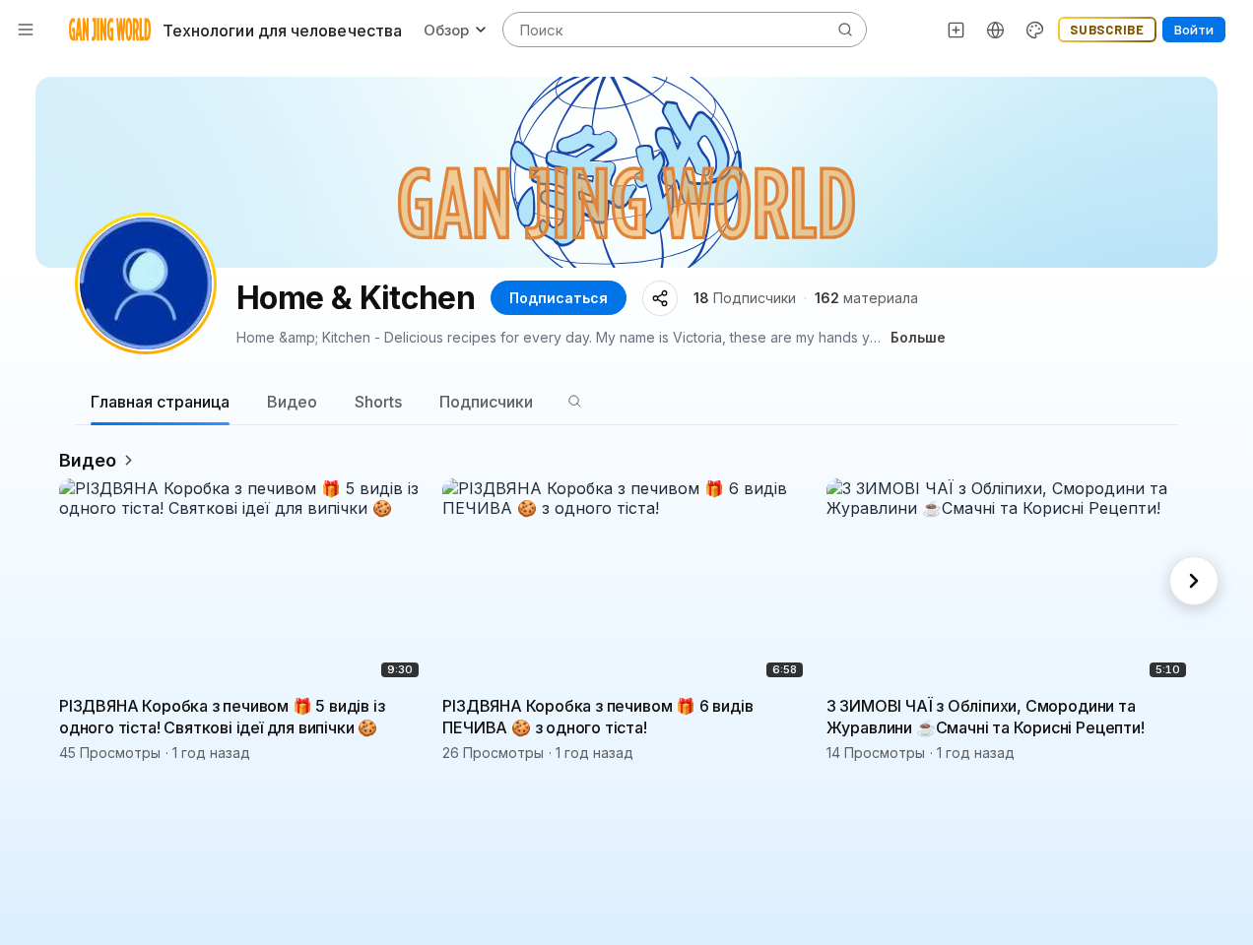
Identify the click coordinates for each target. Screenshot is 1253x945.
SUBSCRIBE (1107, 29)
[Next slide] (1194, 580)
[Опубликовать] (956, 29)
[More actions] (413, 705)
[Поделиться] (660, 298)
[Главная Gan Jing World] (110, 29)
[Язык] (996, 29)
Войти (1194, 29)
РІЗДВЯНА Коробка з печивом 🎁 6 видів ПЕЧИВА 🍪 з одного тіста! (597, 716)
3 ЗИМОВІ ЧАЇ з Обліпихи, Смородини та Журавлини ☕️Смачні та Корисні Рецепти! (985, 716)
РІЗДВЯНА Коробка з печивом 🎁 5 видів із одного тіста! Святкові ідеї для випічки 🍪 (222, 716)
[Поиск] (574, 401)
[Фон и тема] (1035, 29)
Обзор (446, 30)
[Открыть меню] (25, 29)
